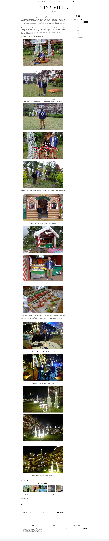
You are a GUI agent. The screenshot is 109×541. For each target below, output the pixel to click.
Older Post (60, 512)
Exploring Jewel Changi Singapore (27, 493)
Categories (51, 1)
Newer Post (26, 512)
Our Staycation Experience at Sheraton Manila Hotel (43, 494)
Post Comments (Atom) (46, 516)
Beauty (78, 27)
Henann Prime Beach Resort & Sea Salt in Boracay (59, 494)
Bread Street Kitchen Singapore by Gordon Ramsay (51, 494)
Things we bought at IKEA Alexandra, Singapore (35, 494)
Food (78, 30)
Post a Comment (26, 506)
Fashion (77, 29)
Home (37, 1)
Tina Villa (54, 7)
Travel (78, 34)
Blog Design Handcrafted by (54, 539)
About (43, 1)
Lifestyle (77, 33)
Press (59, 1)
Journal (78, 31)
